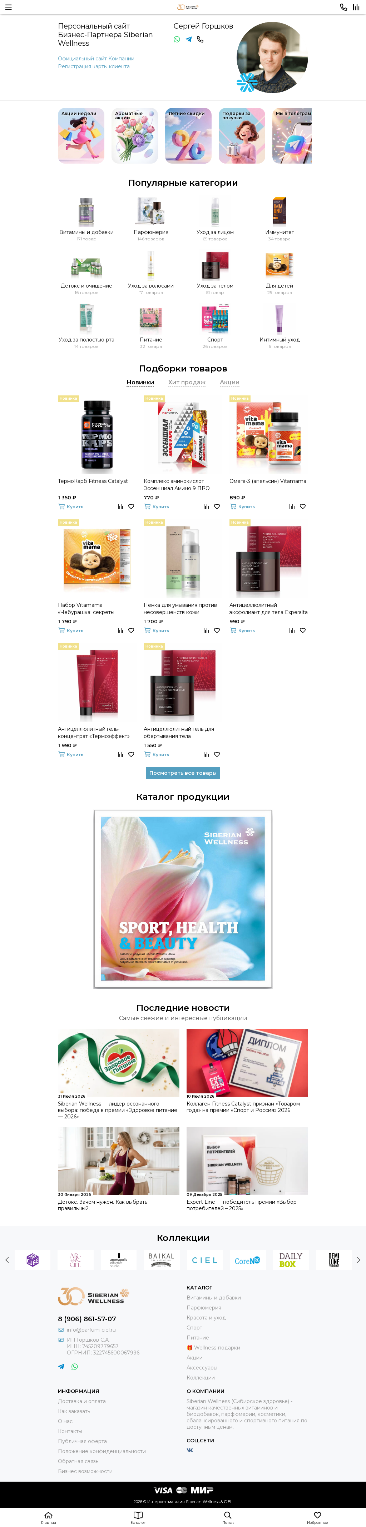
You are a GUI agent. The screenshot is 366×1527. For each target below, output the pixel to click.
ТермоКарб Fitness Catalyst (93, 481)
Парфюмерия (151, 232)
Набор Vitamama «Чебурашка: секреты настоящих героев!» (86, 609)
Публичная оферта (82, 1441)
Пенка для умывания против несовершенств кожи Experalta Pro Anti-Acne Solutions (180, 609)
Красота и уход (206, 1317)
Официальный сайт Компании (96, 58)
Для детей (279, 286)
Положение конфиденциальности (102, 1451)
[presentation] (7, 1260)
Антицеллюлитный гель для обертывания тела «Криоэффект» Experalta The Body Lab (180, 733)
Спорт (215, 339)
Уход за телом (215, 286)
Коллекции (183, 1238)
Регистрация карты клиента (94, 66)
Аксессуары (202, 1367)
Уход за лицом (215, 232)
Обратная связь (78, 1461)
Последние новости (183, 1008)
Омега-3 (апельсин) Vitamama (267, 481)
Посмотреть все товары (183, 773)
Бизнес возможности (85, 1471)
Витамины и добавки (86, 232)
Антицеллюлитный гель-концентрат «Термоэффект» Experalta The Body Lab (94, 733)
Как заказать (74, 1411)
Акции (195, 1357)
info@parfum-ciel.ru (91, 1330)
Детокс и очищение (86, 286)
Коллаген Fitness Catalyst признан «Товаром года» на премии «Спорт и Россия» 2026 (243, 1107)
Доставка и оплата (82, 1401)
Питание (151, 339)
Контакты (70, 1431)
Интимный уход (279, 339)
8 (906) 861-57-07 (87, 1319)
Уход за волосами (151, 286)
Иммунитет (279, 232)
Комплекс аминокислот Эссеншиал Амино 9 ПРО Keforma (177, 485)
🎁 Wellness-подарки (213, 1347)
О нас (65, 1421)
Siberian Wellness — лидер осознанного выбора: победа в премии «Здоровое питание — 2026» (117, 1110)
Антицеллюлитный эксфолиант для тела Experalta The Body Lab (268, 609)
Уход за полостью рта (86, 339)
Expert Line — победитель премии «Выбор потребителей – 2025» (242, 1205)
